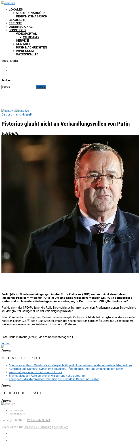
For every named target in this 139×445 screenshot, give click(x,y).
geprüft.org (61, 427)
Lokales (16, 9)
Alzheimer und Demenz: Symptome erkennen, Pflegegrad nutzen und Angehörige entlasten (66, 369)
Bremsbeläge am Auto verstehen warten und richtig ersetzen (47, 375)
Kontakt (23, 44)
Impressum (25, 50)
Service (22, 40)
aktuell (5, 343)
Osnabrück (30, 427)
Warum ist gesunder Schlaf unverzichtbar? (35, 372)
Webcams (31, 37)
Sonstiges (17, 30)
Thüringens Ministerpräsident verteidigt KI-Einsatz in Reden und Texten (54, 379)
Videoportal (26, 33)
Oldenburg (44, 427)
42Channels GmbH (38, 420)
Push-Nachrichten (31, 47)
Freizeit (15, 23)
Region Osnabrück (31, 16)
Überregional (21, 26)
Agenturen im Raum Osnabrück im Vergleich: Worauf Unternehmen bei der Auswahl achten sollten (70, 365)
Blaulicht (17, 19)
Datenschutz (27, 54)
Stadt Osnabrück (31, 13)
